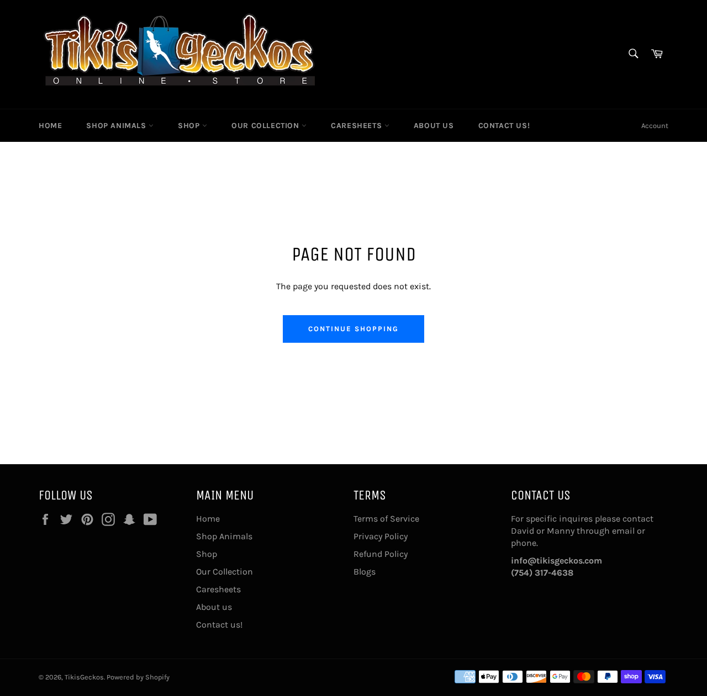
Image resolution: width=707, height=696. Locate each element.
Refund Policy (381, 554)
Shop (190, 125)
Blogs (365, 571)
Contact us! (504, 125)
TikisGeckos (84, 677)
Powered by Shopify (138, 677)
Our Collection (266, 125)
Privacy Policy (381, 536)
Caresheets (357, 125)
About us (434, 125)
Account (654, 125)
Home (50, 125)
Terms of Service (386, 518)
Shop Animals (117, 125)
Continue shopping (353, 329)
